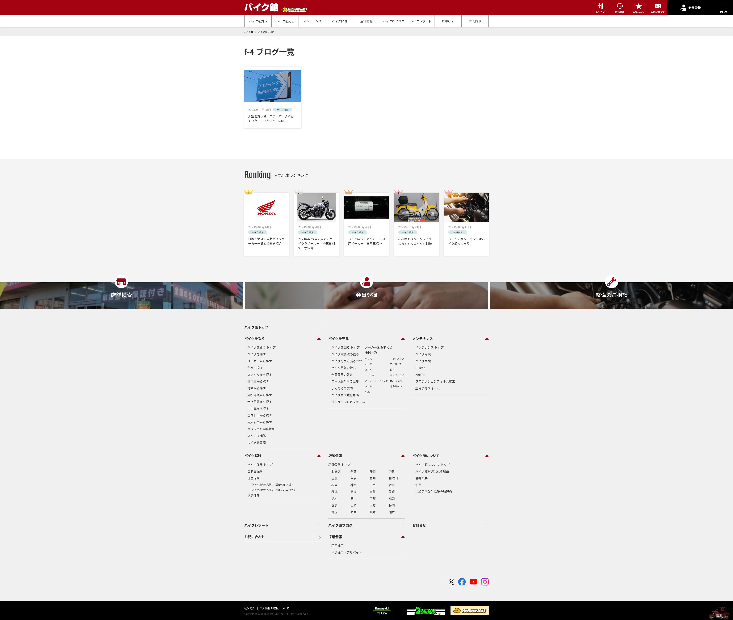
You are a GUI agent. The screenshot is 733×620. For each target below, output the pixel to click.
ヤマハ (368, 358)
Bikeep (420, 367)
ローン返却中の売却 (345, 381)
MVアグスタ (396, 380)
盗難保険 (253, 495)
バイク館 (249, 31)
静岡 (373, 471)
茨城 (334, 491)
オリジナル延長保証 (261, 428)
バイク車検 (423, 361)
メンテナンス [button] (422, 338)
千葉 (353, 471)
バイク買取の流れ (343, 367)
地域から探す (256, 388)
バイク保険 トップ (260, 464)
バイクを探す (256, 354)
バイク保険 (339, 21)
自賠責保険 (255, 471)
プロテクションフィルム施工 (435, 381)
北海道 (336, 471)
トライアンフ (397, 358)
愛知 (373, 478)
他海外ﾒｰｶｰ (396, 386)
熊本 (392, 512)
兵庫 (373, 512)
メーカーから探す (259, 361)
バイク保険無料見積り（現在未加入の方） (272, 484)
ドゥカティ (370, 386)
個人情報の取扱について (274, 608)
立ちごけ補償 (256, 435)
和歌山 (393, 478)
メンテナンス (312, 21)
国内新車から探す (259, 415)
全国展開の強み (342, 374)
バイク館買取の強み (345, 354)
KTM (392, 369)
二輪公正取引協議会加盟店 (433, 491)
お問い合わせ (254, 536)
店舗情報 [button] (335, 455)
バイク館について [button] (426, 455)
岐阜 (353, 512)
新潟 (353, 491)
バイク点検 (423, 354)
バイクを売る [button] (338, 338)
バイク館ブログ (393, 21)
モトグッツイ (397, 375)
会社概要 (421, 478)
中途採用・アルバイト (346, 552)
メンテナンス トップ (429, 347)
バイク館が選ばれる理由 (432, 471)
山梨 (353, 505)
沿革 (418, 485)
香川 (392, 485)
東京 (353, 478)
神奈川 (355, 485)
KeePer (420, 374)
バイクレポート (420, 21)
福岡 (392, 498)
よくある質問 (256, 442)
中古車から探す (258, 408)
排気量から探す (258, 381)
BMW (367, 392)
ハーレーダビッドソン (376, 380)
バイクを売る (285, 21)
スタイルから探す (259, 374)
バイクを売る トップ (345, 347)
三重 (373, 485)
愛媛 (392, 491)
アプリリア (396, 364)
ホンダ (368, 364)
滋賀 (373, 491)
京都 (373, 498)
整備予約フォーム (427, 388)
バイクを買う (258, 21)
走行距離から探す (259, 401)
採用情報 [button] (335, 536)
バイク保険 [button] (253, 455)
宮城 (334, 478)
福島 (334, 485)
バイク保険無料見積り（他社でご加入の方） (273, 489)
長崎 (392, 505)
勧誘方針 (250, 608)
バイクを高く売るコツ (346, 361)
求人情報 (475, 21)
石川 (353, 498)
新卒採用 (337, 545)
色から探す (255, 367)
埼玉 (334, 512)
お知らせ (448, 21)
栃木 (334, 498)
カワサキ (369, 375)
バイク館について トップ (432, 464)
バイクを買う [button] (254, 338)
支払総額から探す (259, 395)
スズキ (368, 369)
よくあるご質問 (342, 388)
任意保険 (253, 478)
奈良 (392, 471)
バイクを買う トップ (261, 347)
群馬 (334, 505)
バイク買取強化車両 (345, 395)
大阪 (373, 505)
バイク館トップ (256, 327)
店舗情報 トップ (339, 464)
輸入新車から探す (259, 422)
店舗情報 (366, 21)
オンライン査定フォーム (348, 401)
